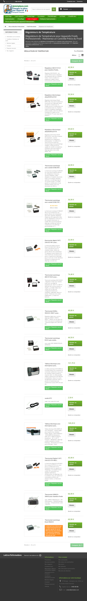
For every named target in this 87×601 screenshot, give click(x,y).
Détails (27, 46)
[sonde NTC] (33, 406)
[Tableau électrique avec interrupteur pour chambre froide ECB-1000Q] (33, 371)
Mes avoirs (61, 564)
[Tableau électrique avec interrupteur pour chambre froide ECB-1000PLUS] (33, 431)
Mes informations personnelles (67, 568)
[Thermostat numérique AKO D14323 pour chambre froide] (33, 282)
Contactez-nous (71, 1)
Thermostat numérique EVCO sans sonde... (52, 339)
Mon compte (63, 557)
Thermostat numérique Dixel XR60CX (52, 521)
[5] (56, 206)
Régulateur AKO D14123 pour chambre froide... (53, 69)
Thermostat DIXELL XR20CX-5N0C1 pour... (52, 312)
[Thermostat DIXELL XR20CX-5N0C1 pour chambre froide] (33, 319)
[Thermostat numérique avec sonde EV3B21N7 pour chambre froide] (33, 208)
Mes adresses (62, 566)
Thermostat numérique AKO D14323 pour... (52, 276)
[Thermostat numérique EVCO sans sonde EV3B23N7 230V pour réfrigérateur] (33, 346)
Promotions (48, 560)
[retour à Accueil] (5, 27)
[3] (53, 206)
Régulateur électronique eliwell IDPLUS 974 (52, 130)
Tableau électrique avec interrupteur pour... (52, 364)
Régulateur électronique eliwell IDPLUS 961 (52, 96)
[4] (55, 206)
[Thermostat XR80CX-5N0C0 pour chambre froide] (33, 502)
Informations (11, 32)
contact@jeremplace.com (72, 590)
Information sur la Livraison (13, 36)
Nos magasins (10, 50)
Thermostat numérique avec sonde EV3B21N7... (53, 201)
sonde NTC (48, 398)
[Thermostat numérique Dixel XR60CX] (33, 527)
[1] (50, 206)
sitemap (47, 586)
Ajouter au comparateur (74, 84)
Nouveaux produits (50, 562)
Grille (79, 56)
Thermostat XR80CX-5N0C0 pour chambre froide (54, 495)
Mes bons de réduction (65, 570)
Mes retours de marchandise (66, 562)
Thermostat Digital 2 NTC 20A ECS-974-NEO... (53, 459)
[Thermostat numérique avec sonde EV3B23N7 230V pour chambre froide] (33, 173)
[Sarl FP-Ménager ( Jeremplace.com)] (16, 8)
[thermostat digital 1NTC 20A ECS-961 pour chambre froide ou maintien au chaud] (33, 248)
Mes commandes (63, 560)
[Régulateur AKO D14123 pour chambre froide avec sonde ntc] (33, 75)
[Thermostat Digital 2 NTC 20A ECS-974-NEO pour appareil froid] (33, 466)
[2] (52, 206)
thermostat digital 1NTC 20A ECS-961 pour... (53, 241)
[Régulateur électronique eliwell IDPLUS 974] (33, 137)
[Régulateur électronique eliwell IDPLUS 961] (33, 102)
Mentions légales (10, 43)
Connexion (80, 1)
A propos (8, 45)
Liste (82, 56)
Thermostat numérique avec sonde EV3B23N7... (53, 166)
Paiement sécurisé (11, 48)
